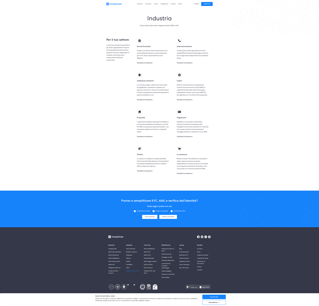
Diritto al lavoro (148, 268)
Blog (180, 249)
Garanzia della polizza (168, 260)
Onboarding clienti (149, 258)
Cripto (128, 268)
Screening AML (112, 249)
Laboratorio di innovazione (201, 262)
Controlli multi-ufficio (114, 261)
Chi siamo (200, 249)
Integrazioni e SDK (184, 261)
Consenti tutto (214, 297)
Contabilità (129, 264)
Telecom (128, 258)
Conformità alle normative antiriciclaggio (166, 266)
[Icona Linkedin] (202, 237)
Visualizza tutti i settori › (133, 271)
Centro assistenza (184, 264)
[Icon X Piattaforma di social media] (205, 237)
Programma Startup (202, 258)
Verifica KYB (147, 255)
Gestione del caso (167, 254)
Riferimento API (183, 255)
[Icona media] (209, 237)
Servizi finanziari (130, 249)
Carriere (199, 267)
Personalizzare (213, 302)
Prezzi (198, 252)
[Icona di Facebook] (198, 237)
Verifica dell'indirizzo (114, 258)
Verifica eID (111, 264)
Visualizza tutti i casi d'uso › (149, 272)
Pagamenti (129, 255)
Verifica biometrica (113, 255)
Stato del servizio (184, 268)
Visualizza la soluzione (144, 63)
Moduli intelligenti (166, 271)
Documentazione (184, 252)
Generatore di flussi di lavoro (168, 250)
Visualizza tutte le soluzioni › (113, 272)
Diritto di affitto (148, 264)
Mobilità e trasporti (131, 252)
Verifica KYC (147, 252)
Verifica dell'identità (149, 249)
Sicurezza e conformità (168, 274)
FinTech (128, 261)
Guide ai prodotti (184, 258)
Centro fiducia (165, 277)
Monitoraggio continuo (150, 261)
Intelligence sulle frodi (114, 268)
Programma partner (202, 255)
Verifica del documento (114, 252)
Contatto (199, 270)
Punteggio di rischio (167, 257)
